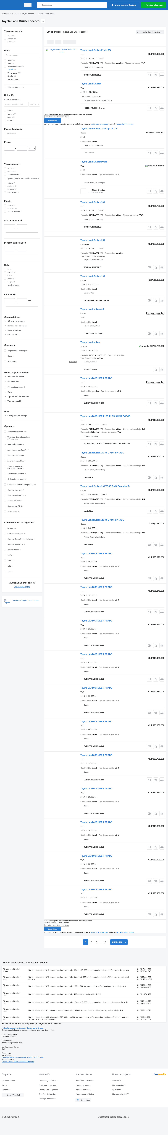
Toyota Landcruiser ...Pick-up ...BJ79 (98, 129)
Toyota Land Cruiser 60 (11, 1018)
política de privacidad (99, 124)
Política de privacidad (47, 1085)
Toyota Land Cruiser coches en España (18, 1062)
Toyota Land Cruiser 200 (11, 1010)
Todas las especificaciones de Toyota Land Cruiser (23, 1028)
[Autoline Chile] (11, 5)
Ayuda (4, 1085)
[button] (155, 75)
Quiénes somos (8, 1081)
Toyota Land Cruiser (90, 84)
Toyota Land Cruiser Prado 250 (95, 50)
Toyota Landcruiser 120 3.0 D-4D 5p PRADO (102, 520)
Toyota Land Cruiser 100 (92, 276)
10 (105, 942)
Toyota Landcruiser (90, 342)
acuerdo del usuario (125, 124)
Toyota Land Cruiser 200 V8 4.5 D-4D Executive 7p (105, 486)
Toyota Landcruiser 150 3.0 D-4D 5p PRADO (102, 453)
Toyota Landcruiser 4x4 (92, 309)
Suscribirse (52, 121)
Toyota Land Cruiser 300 (92, 202)
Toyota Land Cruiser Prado (93, 162)
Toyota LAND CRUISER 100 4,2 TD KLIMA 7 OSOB (105, 416)
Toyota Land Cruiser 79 (11, 986)
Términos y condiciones (48, 1081)
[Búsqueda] (39, 5)
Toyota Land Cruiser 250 (92, 240)
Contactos (6, 1090)
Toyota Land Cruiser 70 (11, 1002)
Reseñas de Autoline (47, 1094)
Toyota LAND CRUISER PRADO (96, 378)
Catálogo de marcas (47, 1099)
